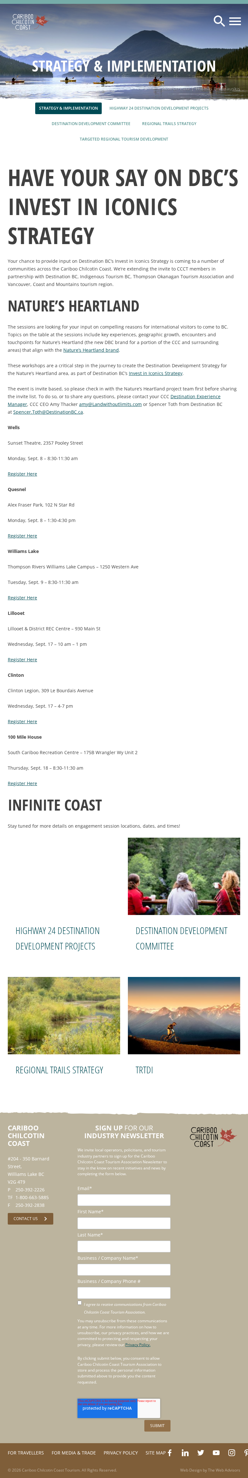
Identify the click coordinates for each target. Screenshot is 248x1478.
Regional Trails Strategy (59, 1069)
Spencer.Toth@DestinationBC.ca (48, 412)
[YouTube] (216, 1453)
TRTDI (144, 1069)
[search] (219, 21)
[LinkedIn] (185, 1453)
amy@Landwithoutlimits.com (110, 404)
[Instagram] (231, 1453)
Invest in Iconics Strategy (155, 373)
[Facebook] (169, 1453)
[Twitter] (200, 1453)
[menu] (235, 21)
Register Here (22, 474)
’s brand (91, 350)
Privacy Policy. (137, 1344)
